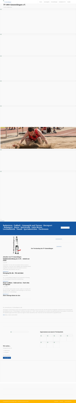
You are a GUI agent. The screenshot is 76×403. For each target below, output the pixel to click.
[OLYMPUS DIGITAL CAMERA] (43, 338)
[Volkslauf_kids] (50, 338)
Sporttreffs (25, 227)
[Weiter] (1, 219)
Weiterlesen (5, 271)
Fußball (17, 225)
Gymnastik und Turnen (32, 225)
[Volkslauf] (63, 338)
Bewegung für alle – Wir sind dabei (13, 273)
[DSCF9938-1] (50, 344)
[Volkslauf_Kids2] (56, 338)
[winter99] (69, 338)
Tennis (19, 229)
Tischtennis (43, 229)
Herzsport (47, 225)
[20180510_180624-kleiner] (56, 344)
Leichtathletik (9, 229)
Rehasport (8, 227)
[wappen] (7, 2)
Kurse (16, 227)
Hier (4, 314)
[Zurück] (0, 219)
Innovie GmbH (26, 401)
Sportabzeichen (30, 229)
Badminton (7, 225)
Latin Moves (37, 227)
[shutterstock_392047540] (19, 337)
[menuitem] (40, 2)
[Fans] (43, 344)
